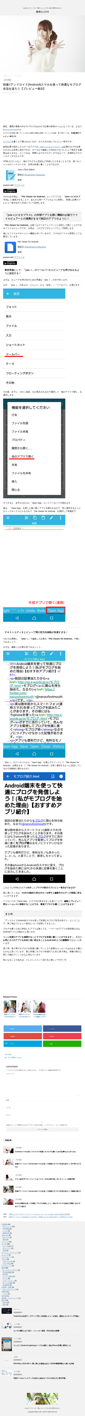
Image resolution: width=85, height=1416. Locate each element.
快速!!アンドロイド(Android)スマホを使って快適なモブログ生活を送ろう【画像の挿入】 (48, 1191)
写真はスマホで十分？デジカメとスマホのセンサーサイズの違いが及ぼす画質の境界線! (39, 1214)
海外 (4, 1305)
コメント (10, 1073)
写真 (4, 1250)
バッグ (5, 1294)
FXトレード (7, 1226)
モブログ (7, 141)
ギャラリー (7, 1248)
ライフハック (7, 1266)
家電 (3, 1268)
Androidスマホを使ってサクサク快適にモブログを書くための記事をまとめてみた (45, 1152)
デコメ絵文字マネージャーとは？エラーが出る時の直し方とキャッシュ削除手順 (45, 1179)
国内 (4, 1302)
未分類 (4, 1296)
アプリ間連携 (12, 1057)
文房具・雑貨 (7, 1287)
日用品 (4, 1292)
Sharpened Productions (35, 247)
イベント (5, 1242)
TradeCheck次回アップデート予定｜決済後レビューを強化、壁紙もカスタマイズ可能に (46, 1316)
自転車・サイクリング (10, 1298)
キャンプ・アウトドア (10, 1253)
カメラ (4, 1244)
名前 (7, 1100)
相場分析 (6, 1233)
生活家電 (6, 1285)
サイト (8, 1115)
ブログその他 (8, 1261)
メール (8, 1107)
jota (6, 1057)
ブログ (4, 1259)
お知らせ (5, 1235)
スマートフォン (8, 1281)
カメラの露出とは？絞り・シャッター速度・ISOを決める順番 (36, 1331)
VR (4, 1274)
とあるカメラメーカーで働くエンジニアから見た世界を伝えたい (42, 1408)
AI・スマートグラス (10, 1270)
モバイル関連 (8, 1283)
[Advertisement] (42, 109)
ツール (5, 1231)
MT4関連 (6, 1229)
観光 (3, 1300)
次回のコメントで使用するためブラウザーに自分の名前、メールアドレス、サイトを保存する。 (37, 1125)
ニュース (5, 1255)
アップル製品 (8, 1276)
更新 (4, 1240)
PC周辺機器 (7, 1272)
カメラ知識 (7, 1246)
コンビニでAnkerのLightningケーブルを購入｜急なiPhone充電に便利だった (42, 1345)
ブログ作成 (8, 1054)
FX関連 (4, 1224)
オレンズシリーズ (9, 1289)
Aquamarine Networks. (34, 175)
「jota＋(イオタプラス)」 (50, 147)
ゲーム (5, 1278)
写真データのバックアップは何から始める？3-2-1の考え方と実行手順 (39, 1378)
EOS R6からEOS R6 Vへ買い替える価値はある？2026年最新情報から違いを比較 (43, 1363)
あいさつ (6, 1237)
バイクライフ (7, 1257)
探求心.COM (42, 11)
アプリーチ (19, 185)
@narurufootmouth (11, 130)
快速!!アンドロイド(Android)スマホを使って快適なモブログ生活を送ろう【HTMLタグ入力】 (41, 1217)
